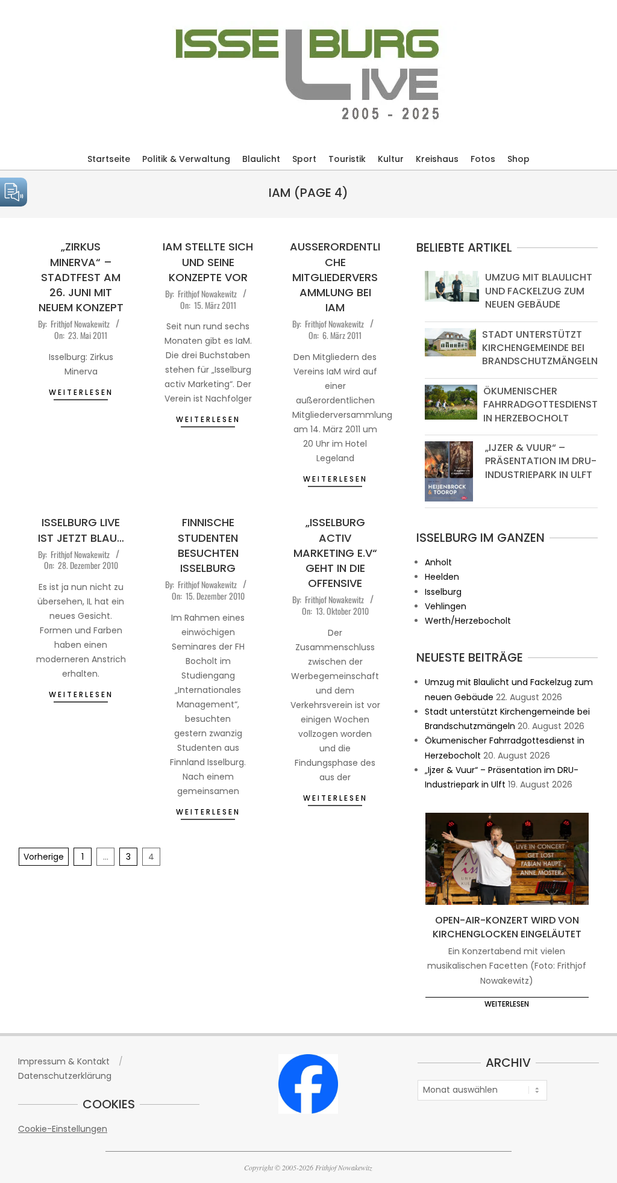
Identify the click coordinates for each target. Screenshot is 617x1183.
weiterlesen (81, 392)
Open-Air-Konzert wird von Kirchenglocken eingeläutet (507, 927)
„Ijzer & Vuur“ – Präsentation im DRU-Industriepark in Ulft (541, 461)
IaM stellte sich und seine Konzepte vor (208, 261)
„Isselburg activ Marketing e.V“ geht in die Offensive (335, 553)
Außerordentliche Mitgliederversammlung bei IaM (335, 277)
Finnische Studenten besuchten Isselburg (208, 545)
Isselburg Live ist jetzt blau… (81, 530)
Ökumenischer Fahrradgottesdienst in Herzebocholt (540, 404)
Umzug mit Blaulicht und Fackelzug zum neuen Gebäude (538, 290)
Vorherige (43, 857)
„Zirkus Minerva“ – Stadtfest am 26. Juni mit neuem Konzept (81, 277)
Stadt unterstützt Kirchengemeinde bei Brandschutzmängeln (540, 348)
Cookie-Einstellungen (62, 1129)
